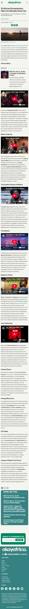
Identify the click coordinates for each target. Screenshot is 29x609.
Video (3, 567)
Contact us (5, 577)
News (3, 560)
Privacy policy (5, 578)
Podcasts (4, 569)
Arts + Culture (5, 565)
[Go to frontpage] (14, 3)
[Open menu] (2, 2)
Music (3, 562)
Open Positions (6, 582)
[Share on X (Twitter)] (14, 25)
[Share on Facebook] (12, 25)
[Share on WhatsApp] (17, 25)
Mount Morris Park (22, 303)
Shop (3, 570)
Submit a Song (6, 580)
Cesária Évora (10, 374)
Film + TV (4, 564)
